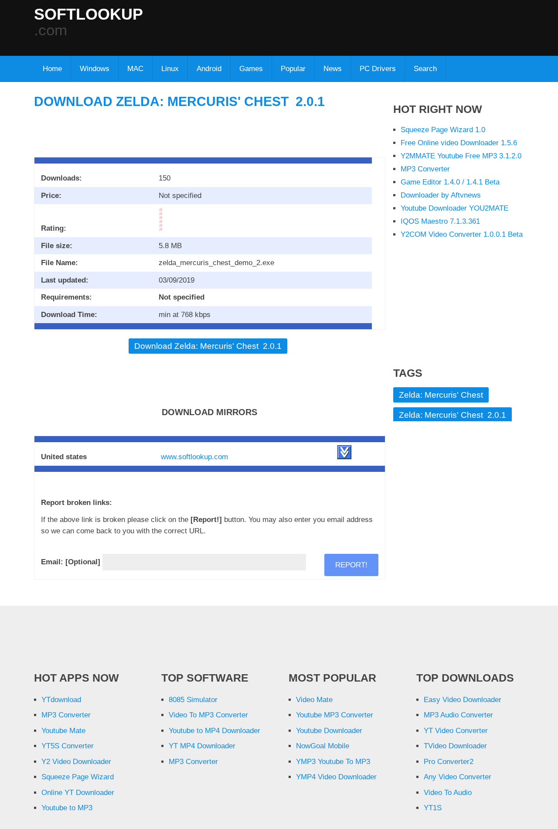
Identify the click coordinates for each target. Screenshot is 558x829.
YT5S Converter (67, 746)
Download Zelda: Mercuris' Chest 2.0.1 (179, 101)
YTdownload (61, 700)
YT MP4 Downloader (202, 746)
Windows (94, 69)
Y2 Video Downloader (76, 761)
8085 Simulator (193, 700)
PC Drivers (378, 69)
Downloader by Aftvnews (441, 195)
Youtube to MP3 (66, 808)
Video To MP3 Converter (208, 715)
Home (52, 69)
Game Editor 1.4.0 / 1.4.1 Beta (450, 182)
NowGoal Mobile (322, 746)
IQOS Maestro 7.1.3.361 (440, 221)
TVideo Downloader (455, 746)
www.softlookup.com (194, 457)
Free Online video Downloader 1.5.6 (459, 143)
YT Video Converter (456, 731)
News (332, 69)
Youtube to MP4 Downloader (214, 731)
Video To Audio (448, 792)
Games (251, 69)
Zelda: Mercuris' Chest (441, 394)
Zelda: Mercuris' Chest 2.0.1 (452, 415)
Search (425, 69)
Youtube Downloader (329, 731)
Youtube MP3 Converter (334, 715)
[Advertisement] (310, 26)
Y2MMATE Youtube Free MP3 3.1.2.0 (461, 156)
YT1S (433, 808)
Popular (293, 69)
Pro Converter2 (448, 761)
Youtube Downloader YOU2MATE (454, 208)
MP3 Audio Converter (458, 715)
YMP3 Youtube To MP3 (333, 761)
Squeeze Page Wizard (77, 777)
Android (209, 69)
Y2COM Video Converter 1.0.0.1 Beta (462, 234)
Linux (170, 69)
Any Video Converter (457, 777)
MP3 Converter (425, 169)
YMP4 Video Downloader (336, 777)
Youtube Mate (63, 731)
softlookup (88, 14)
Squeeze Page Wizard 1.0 (443, 130)
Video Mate (314, 700)
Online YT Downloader (77, 792)
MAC (135, 69)
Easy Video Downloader (462, 700)
